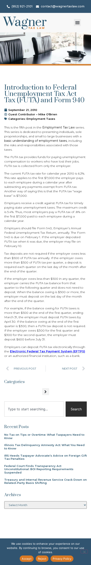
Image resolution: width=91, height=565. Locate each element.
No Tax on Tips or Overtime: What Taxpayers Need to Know (44, 436)
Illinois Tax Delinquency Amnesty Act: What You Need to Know (44, 446)
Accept (27, 558)
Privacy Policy (62, 558)
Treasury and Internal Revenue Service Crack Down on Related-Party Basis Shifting (45, 481)
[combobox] (34, 409)
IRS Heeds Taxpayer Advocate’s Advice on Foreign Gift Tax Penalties (45, 457)
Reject (42, 558)
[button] (77, 22)
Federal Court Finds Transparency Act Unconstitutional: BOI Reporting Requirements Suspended (38, 469)
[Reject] (84, 551)
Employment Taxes (40, 118)
